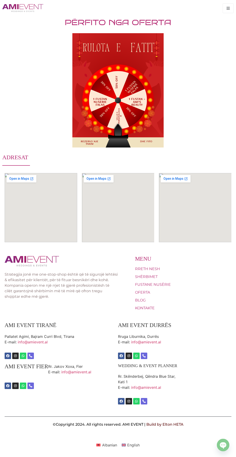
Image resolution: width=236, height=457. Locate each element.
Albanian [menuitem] (109, 445)
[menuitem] (106, 445)
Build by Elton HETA (164, 424)
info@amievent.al (33, 342)
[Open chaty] (223, 445)
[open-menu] (228, 8)
